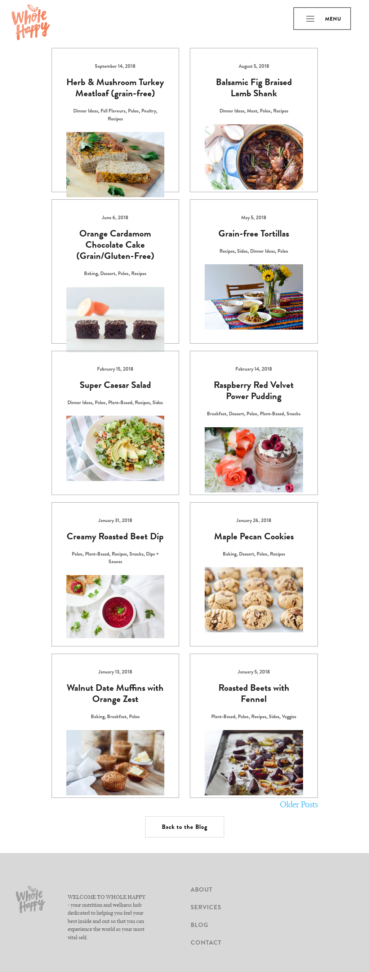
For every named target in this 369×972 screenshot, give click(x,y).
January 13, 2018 (115, 672)
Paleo (133, 111)
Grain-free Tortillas (253, 234)
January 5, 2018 (254, 672)
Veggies (289, 717)
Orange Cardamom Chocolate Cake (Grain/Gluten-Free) (115, 246)
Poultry (148, 111)
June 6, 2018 (115, 218)
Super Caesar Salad (115, 386)
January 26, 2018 (253, 520)
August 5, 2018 (254, 66)
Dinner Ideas (85, 111)
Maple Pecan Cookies (254, 537)
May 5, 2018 (253, 218)
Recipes (115, 119)
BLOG (199, 926)
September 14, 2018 (115, 66)
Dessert (107, 274)
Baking (91, 274)
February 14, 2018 (253, 369)
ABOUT (202, 890)
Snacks (293, 414)
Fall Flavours (113, 111)
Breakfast (216, 414)
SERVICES (206, 908)
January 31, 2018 (115, 520)
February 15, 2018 (115, 369)
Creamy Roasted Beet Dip (115, 537)
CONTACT (206, 943)
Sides (242, 251)
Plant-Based (120, 403)
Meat (252, 111)
